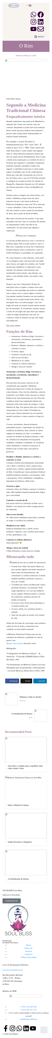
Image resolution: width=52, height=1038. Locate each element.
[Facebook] (40, 14)
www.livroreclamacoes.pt (12, 970)
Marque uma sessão (14, 643)
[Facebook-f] (6, 1028)
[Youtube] (33, 29)
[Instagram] (33, 22)
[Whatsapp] (33, 14)
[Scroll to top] (43, 1029)
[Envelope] (40, 29)
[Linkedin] (40, 22)
